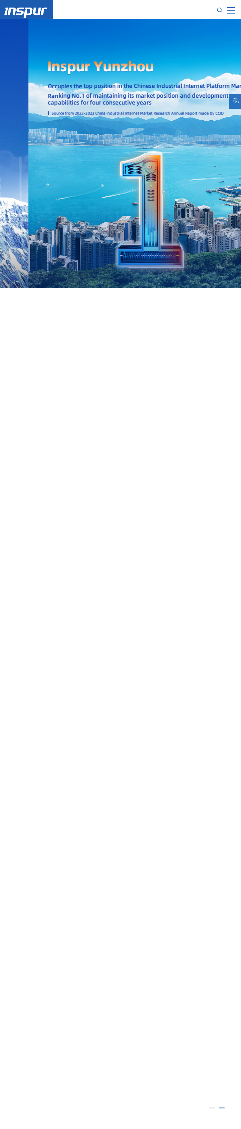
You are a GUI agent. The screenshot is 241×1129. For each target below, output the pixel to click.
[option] (120, 574)
